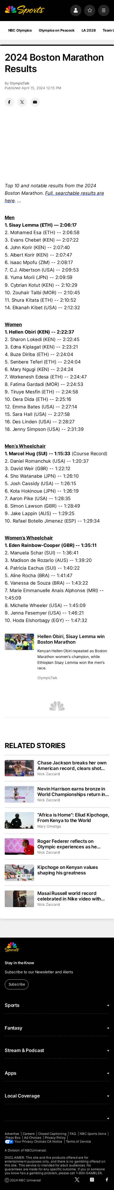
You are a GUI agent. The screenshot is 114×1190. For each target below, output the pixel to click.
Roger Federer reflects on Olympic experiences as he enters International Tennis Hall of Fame (71, 843)
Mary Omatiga (49, 826)
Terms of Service (78, 1141)
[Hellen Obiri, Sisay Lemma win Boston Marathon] (19, 642)
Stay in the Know (19, 963)
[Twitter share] (22, 102)
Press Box (13, 1138)
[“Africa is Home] (19, 820)
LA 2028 (89, 30)
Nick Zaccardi (48, 774)
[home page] (25, 10)
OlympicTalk (19, 83)
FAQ (73, 1134)
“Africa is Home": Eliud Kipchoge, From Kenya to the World (73, 817)
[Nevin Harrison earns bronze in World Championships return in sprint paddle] (19, 794)
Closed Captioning (52, 1134)
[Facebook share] (9, 102)
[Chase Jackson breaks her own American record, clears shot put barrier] (19, 768)
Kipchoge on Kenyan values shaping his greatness (67, 870)
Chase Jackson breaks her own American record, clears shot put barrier (71, 765)
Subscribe (17, 984)
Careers (29, 1134)
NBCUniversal (35, 1150)
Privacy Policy (55, 1138)
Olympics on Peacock (56, 30)
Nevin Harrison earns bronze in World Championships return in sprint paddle (71, 791)
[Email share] (35, 102)
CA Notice (55, 1141)
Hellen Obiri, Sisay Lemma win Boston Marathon (71, 639)
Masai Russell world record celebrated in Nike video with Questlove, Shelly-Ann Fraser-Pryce (70, 896)
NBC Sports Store (93, 1134)
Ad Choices (33, 1138)
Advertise (12, 1134)
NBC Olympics (20, 30)
